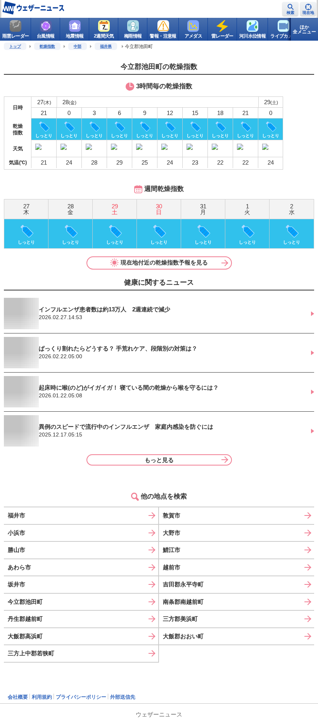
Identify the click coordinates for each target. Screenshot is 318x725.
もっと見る (159, 460)
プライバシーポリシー (81, 697)
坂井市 (16, 584)
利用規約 (42, 697)
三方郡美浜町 (180, 618)
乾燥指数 (47, 46)
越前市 (171, 567)
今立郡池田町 (25, 601)
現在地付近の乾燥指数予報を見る (164, 262)
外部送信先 (122, 697)
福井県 (106, 46)
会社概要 (18, 697)
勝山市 (16, 549)
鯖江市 (171, 549)
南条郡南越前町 (183, 601)
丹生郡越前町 (25, 618)
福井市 (16, 515)
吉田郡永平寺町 (183, 584)
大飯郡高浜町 (25, 636)
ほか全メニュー (304, 29)
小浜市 (16, 532)
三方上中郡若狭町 (31, 653)
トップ (15, 46)
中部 (77, 46)
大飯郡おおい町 (183, 636)
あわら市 (19, 567)
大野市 (171, 532)
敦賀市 (171, 515)
